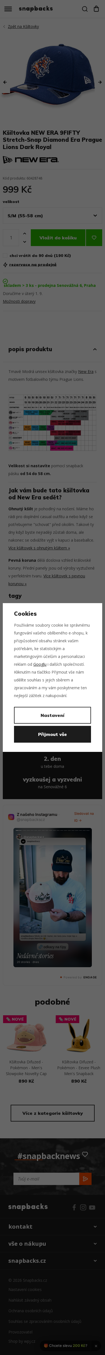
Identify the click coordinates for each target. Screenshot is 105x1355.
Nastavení (52, 715)
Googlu (39, 664)
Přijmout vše (52, 734)
